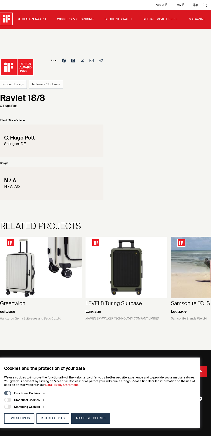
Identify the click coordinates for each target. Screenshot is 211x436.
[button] (195, 5)
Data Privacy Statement (61, 385)
